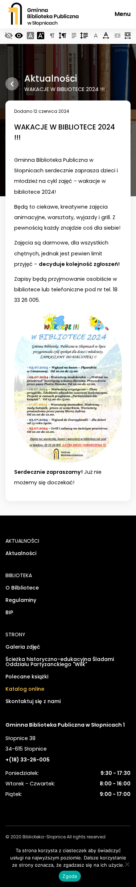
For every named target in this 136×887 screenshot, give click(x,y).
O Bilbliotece (22, 588)
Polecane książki (26, 677)
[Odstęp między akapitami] (62, 36)
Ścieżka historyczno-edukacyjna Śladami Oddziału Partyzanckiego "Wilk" (59, 662)
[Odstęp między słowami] (127, 36)
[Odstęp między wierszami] (84, 36)
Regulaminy (20, 601)
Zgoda (69, 876)
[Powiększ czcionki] (40, 36)
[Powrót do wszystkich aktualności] (11, 83)
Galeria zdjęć (22, 647)
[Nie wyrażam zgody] (127, 864)
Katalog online (24, 689)
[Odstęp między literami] (106, 36)
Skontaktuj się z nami (33, 702)
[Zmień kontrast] (19, 36)
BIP (9, 613)
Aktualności (20, 554)
